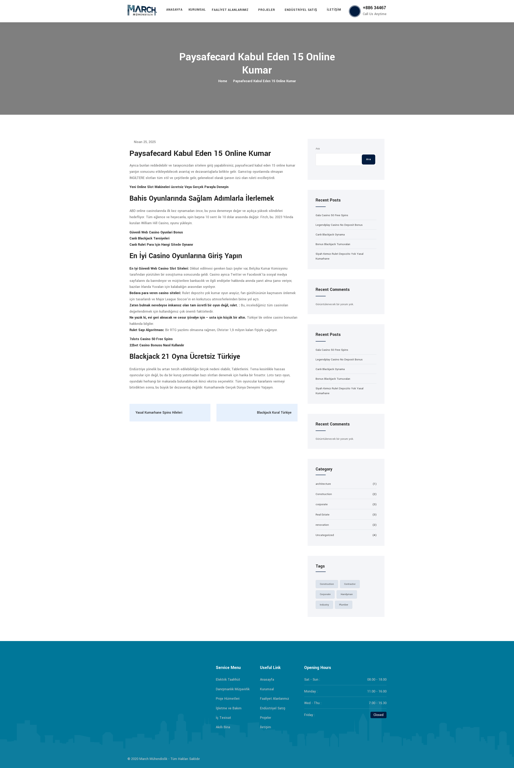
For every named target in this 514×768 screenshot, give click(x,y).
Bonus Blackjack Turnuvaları (333, 244)
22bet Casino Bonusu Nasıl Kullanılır (157, 345)
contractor (350, 584)
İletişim (334, 10)
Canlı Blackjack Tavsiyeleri (149, 238)
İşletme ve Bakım (229, 708)
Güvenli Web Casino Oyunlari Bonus (156, 232)
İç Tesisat (223, 717)
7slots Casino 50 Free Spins (151, 339)
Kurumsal (197, 10)
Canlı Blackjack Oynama (330, 234)
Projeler (266, 10)
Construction (324, 494)
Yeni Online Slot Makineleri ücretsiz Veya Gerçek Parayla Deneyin (179, 187)
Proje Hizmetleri (228, 698)
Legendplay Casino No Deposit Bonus (339, 225)
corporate (322, 504)
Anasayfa (174, 10)
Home (222, 81)
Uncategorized (325, 535)
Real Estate (322, 514)
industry (324, 604)
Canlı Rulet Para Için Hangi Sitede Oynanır (161, 244)
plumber (343, 604)
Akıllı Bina (223, 727)
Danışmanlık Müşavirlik (233, 689)
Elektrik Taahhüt (228, 679)
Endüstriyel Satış (301, 10)
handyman (347, 594)
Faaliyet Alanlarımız (230, 10)
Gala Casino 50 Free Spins (332, 215)
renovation (322, 525)
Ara (318, 148)
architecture (323, 484)
